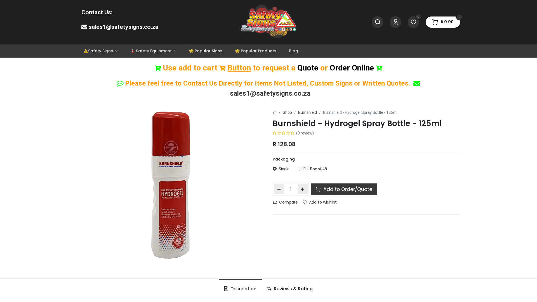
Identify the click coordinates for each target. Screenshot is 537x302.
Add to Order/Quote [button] (347, 189)
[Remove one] (279, 189)
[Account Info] (395, 22)
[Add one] (303, 189)
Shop (287, 112)
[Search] (377, 22)
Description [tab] (242, 289)
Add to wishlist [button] (323, 202)
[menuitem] (100, 51)
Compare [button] (288, 202)
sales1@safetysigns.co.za (123, 26)
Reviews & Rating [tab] (293, 289)
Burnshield (307, 112)
